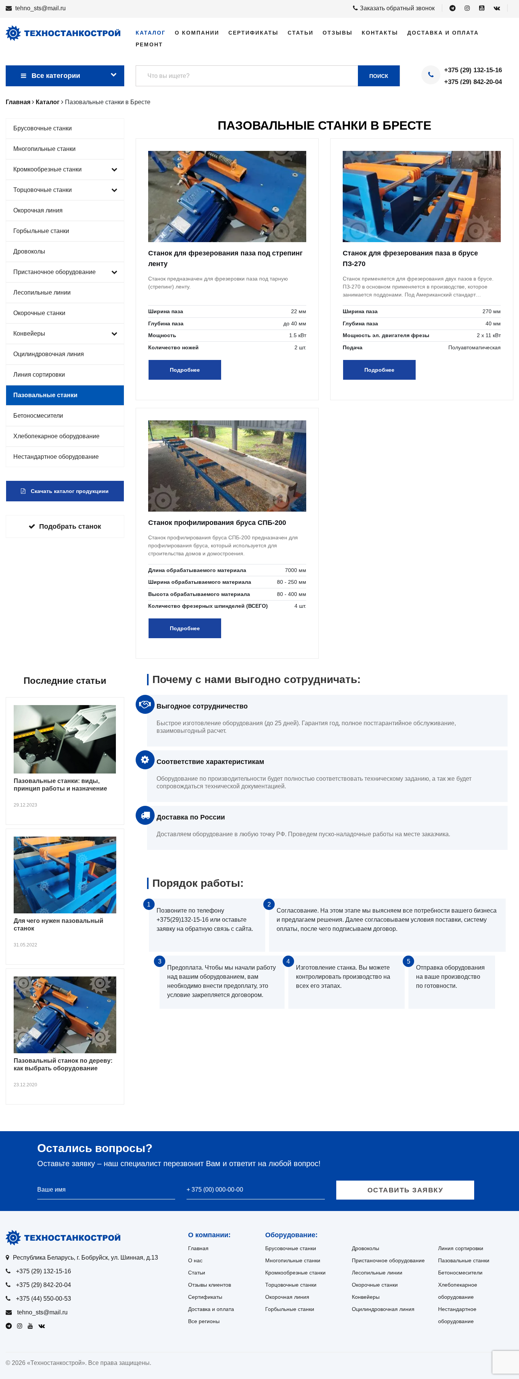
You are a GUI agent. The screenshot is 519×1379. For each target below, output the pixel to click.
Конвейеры (29, 333)
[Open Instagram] (467, 8)
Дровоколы (29, 251)
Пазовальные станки (45, 395)
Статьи (300, 33)
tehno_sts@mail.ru (40, 8)
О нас (195, 1260)
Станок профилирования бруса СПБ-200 (217, 522)
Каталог (151, 33)
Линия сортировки (39, 374)
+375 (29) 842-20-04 (473, 82)
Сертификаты (253, 33)
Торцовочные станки (42, 190)
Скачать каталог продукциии (69, 491)
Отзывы (338, 33)
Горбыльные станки (41, 231)
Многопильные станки (44, 149)
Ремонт (149, 44)
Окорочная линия (38, 210)
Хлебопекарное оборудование (56, 436)
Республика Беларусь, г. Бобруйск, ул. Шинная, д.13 (85, 1257)
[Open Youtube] (481, 8)
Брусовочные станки (42, 128)
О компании (197, 33)
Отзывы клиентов (209, 1285)
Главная (198, 1248)
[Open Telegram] (452, 8)
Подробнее (185, 370)
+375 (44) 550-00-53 (43, 1298)
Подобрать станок (70, 526)
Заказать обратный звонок (397, 8)
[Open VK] (497, 8)
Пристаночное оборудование (54, 272)
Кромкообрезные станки (47, 169)
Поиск (378, 76)
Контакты (380, 33)
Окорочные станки (39, 313)
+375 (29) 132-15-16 (473, 70)
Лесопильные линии (42, 292)
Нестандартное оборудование (56, 456)
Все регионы (204, 1321)
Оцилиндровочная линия (48, 354)
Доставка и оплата (443, 33)
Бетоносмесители (38, 415)
